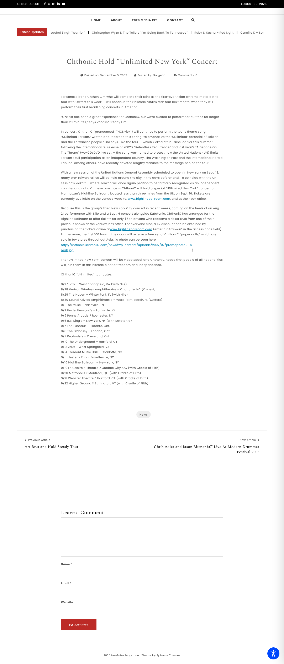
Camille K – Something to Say (256, 33)
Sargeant (160, 75)
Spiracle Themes (168, 655)
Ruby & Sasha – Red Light (207, 33)
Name (66, 564)
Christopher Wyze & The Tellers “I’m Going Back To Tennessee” (133, 33)
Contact (175, 20)
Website (67, 602)
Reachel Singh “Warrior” (60, 33)
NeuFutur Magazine (125, 655)
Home (96, 20)
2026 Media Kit (144, 20)
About (116, 20)
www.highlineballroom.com (149, 199)
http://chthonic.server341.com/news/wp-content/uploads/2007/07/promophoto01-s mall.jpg (126, 247)
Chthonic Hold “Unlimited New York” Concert (142, 62)
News (144, 414)
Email (66, 583)
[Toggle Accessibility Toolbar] (273, 653)
